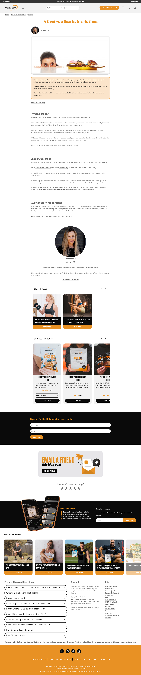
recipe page (44, 187)
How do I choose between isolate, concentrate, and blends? (33, 587)
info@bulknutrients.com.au (84, 599)
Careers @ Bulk (110, 591)
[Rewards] (123, 8)
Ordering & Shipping (112, 615)
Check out (34, 216)
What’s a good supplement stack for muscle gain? (29, 603)
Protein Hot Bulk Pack (77, 377)
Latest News (6, 1)
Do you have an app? (15, 598)
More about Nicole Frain (71, 280)
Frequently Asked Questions (19, 582)
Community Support (112, 593)
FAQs (106, 598)
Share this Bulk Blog (38, 103)
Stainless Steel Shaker (76, 1)
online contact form (84, 607)
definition (36, 117)
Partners (108, 606)
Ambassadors (109, 589)
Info (107, 582)
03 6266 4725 (80, 597)
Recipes (93, 659)
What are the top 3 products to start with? (25, 619)
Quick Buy (47, 401)
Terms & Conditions (46, 671)
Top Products (38, 659)
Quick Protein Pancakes (43, 168)
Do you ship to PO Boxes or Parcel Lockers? (26, 608)
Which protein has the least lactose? (22, 593)
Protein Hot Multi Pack (108, 377)
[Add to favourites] (59, 345)
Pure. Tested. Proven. (15, 635)
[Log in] (129, 8)
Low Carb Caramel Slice (86, 190)
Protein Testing (110, 609)
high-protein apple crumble (48, 190)
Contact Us (109, 595)
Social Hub (108, 613)
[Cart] (134, 8)
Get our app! (67, 508)
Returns (108, 618)
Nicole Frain (45, 30)
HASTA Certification (111, 602)
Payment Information (86, 671)
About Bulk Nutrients (112, 586)
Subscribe (37, 437)
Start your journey (109, 8)
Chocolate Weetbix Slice (66, 190)
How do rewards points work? (19, 630)
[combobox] (47, 395)
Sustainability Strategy (60, 671)
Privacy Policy (73, 671)
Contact (74, 582)
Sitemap (97, 671)
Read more (47, 327)
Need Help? (134, 1)
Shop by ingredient (60, 659)
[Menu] (23, 8)
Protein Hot (63, 168)
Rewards (108, 611)
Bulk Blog (80, 659)
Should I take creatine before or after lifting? (26, 614)
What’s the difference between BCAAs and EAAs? (28, 624)
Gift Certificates (110, 600)
